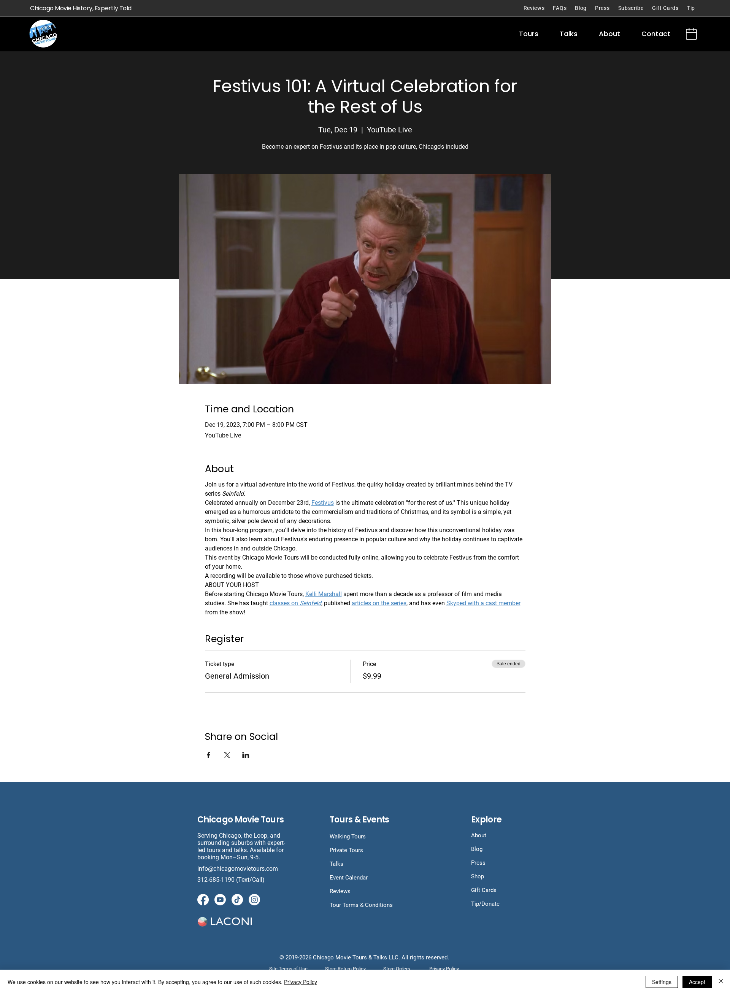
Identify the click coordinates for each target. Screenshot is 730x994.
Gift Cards (484, 890)
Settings (661, 982)
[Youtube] (220, 899)
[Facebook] (203, 899)
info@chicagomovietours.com (238, 868)
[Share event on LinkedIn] (245, 755)
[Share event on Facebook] (208, 755)
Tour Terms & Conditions (361, 905)
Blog (476, 849)
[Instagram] (254, 899)
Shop (477, 876)
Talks (336, 863)
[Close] (720, 982)
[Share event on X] (227, 755)
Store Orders (396, 969)
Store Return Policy (345, 969)
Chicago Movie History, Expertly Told (81, 8)
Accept (697, 982)
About (478, 835)
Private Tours (346, 850)
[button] (528, 34)
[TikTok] (237, 899)
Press (478, 862)
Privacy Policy (300, 982)
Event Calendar (349, 877)
